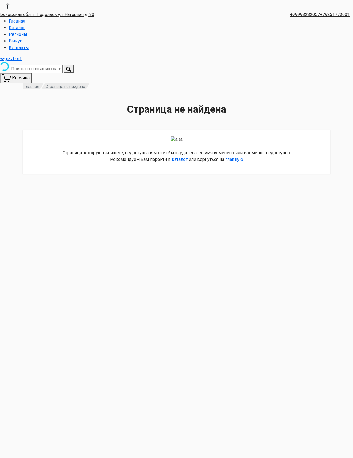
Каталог (17, 27)
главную (234, 159)
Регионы (18, 34)
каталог (180, 159)
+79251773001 (335, 14)
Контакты (19, 47)
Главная (17, 21)
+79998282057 (305, 14)
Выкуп (15, 41)
